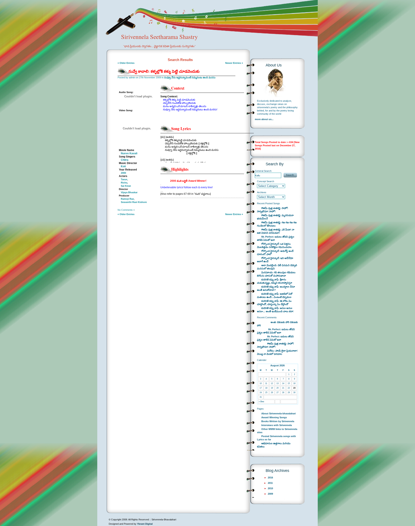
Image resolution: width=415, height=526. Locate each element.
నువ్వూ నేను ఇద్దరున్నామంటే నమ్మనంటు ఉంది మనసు (189, 77)
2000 (123, 173)
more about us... (264, 119)
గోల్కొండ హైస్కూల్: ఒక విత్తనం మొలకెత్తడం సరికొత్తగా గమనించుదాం (274, 245)
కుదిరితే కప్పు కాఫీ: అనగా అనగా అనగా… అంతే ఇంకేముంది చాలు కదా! (275, 310)
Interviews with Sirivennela (276, 425)
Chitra (124, 159)
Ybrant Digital (145, 524)
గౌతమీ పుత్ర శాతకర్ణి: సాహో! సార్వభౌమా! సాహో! (272, 210)
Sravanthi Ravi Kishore (134, 202)
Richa (124, 182)
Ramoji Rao (127, 199)
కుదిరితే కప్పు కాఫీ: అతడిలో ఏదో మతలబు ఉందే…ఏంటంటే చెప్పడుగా (274, 295)
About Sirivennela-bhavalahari (278, 413)
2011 (270, 483)
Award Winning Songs (274, 417)
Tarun (124, 179)
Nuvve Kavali (129, 153)
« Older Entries (126, 63)
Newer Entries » (234, 63)
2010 (270, 488)
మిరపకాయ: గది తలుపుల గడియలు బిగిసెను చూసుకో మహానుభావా (276, 274)
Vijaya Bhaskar (129, 192)
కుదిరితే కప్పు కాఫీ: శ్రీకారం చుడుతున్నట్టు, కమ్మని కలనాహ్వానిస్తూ (274, 281)
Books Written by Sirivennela (277, 421)
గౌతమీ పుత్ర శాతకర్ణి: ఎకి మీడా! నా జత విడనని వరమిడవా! (275, 231)
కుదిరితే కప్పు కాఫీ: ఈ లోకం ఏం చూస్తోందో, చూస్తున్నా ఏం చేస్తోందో (274, 303)
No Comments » (126, 210)
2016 (270, 477)
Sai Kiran (126, 186)
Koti (123, 166)
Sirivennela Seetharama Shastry (159, 40)
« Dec (261, 402)
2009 (270, 493)
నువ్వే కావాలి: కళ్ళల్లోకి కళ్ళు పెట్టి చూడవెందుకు (164, 71)
